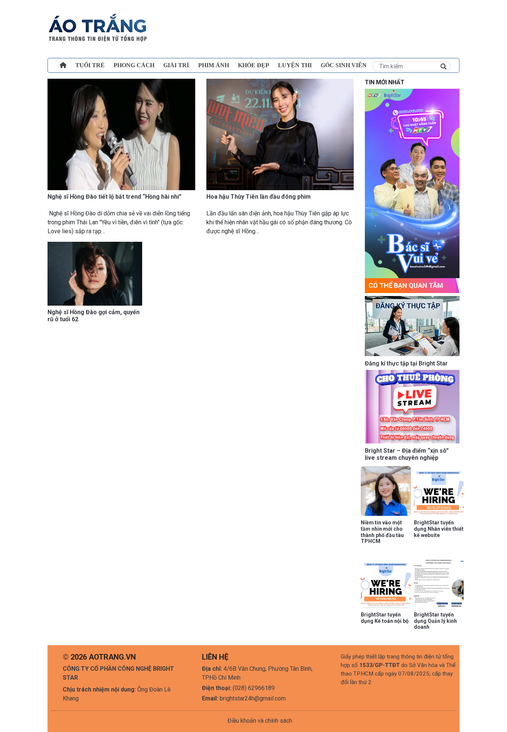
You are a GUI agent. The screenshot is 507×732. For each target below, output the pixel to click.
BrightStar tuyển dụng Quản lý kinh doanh (435, 621)
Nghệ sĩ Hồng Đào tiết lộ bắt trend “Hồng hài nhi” (114, 196)
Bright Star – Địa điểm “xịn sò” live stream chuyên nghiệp (407, 454)
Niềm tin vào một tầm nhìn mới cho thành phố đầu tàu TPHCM (382, 532)
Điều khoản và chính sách (260, 720)
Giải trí (176, 65)
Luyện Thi (295, 65)
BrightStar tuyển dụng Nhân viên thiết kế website (439, 529)
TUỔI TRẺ (90, 65)
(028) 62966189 (254, 688)
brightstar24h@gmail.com (253, 698)
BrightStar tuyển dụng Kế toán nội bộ (385, 618)
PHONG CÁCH (134, 65)
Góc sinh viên (344, 65)
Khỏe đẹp (253, 65)
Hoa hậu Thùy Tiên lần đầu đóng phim (258, 196)
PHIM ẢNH (213, 65)
